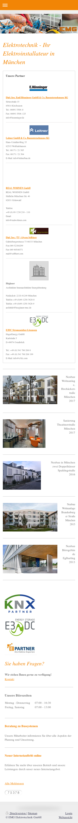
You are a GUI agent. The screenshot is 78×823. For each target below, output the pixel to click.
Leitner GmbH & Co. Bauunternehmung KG (27, 138)
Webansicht (65, 817)
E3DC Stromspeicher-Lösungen (21, 330)
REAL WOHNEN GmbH (18, 188)
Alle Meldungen (14, 783)
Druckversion (18, 813)
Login (68, 813)
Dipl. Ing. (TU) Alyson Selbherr (21, 237)
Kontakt (9, 679)
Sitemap (32, 813)
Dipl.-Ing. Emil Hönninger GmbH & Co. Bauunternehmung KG (37, 97)
